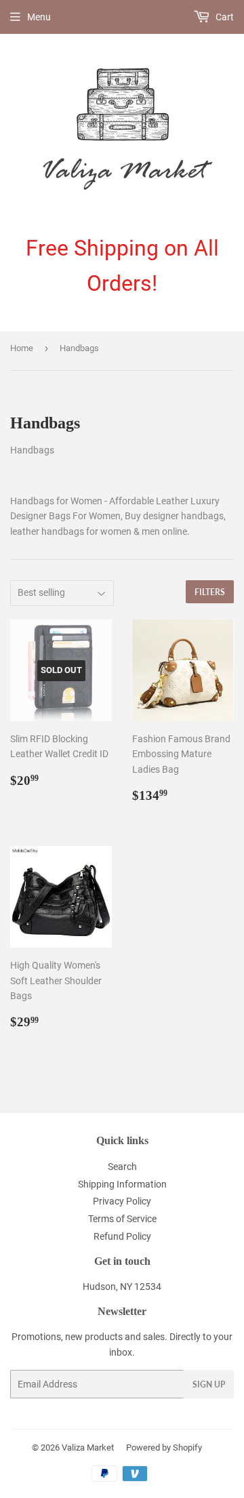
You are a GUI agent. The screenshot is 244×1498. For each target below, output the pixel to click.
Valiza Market (88, 1447)
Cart (224, 17)
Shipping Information (122, 1184)
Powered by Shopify (164, 1447)
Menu (39, 17)
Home (21, 348)
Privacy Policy (122, 1201)
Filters (210, 592)
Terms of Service (122, 1218)
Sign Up (208, 1384)
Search (122, 1166)
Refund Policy (122, 1236)
